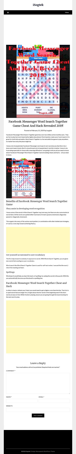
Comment (10, 371)
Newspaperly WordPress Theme (45, 451)
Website (9, 406)
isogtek (49, 130)
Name (9, 397)
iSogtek (38, 5)
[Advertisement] (38, 28)
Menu (67, 12)
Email (41, 397)
